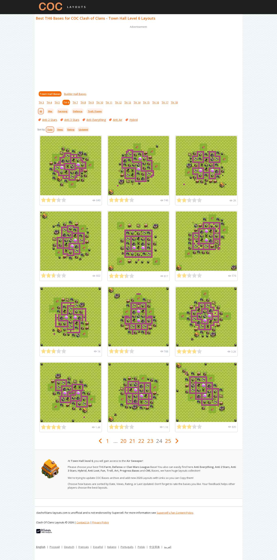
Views (60, 129)
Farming (63, 111)
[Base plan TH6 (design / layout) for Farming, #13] (206, 392)
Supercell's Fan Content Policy (175, 512)
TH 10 (99, 102)
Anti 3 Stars (71, 120)
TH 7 (75, 102)
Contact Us (83, 522)
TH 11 (109, 102)
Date (50, 129)
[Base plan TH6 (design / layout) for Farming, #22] (206, 166)
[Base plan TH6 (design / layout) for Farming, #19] (206, 241)
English (40, 547)
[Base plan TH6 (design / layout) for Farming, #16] (206, 317)
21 (132, 440)
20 (123, 440)
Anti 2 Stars (49, 120)
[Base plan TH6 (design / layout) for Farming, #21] (71, 241)
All (41, 111)
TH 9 (91, 102)
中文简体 (154, 547)
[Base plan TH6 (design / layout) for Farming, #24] (71, 166)
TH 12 (118, 102)
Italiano (111, 547)
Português (127, 547)
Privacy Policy (100, 522)
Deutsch (69, 547)
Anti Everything (96, 120)
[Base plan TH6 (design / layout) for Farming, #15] (71, 392)
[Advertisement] (138, 57)
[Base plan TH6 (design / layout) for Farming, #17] (139, 317)
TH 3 (41, 102)
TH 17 (165, 102)
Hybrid (133, 120)
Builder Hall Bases (75, 94)
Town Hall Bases (50, 94)
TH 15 (146, 102)
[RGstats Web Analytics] (44, 532)
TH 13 (127, 102)
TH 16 (155, 102)
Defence (77, 111)
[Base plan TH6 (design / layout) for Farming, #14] (139, 392)
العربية (167, 547)
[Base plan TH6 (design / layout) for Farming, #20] (139, 241)
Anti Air (117, 120)
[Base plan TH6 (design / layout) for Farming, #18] (71, 317)
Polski (141, 547)
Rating (70, 129)
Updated (83, 129)
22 (141, 440)
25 (168, 440)
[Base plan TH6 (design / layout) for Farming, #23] (139, 166)
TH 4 (49, 102)
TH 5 (57, 102)
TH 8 (83, 102)
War (50, 111)
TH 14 (137, 102)
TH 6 (66, 102)
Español (98, 547)
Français (83, 547)
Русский (55, 547)
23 (150, 440)
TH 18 (174, 102)
